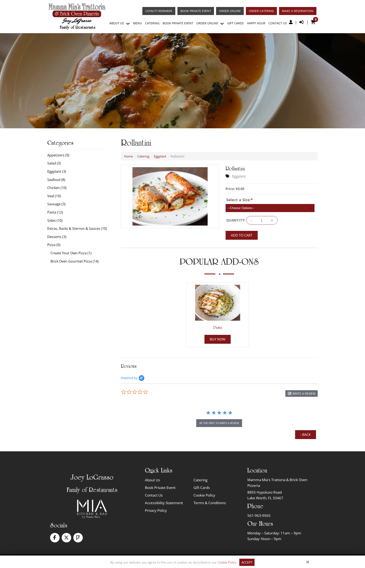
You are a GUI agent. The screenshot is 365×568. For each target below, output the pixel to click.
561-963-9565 (259, 515)
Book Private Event (195, 11)
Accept (246, 562)
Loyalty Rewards (158, 11)
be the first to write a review (219, 423)
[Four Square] (78, 537)
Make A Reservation (297, 11)
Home (128, 156)
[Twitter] (66, 537)
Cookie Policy (227, 562)
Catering (143, 156)
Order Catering (261, 11)
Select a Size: (239, 199)
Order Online (230, 11)
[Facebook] (55, 537)
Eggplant (160, 156)
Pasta (217, 327)
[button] (301, 393)
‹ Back (305, 434)
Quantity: (235, 220)
